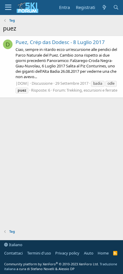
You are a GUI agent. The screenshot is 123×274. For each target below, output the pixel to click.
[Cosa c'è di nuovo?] (104, 7)
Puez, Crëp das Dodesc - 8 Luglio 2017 (60, 42)
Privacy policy (67, 253)
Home (103, 253)
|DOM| (22, 83)
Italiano (15, 244)
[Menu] (8, 7)
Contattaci (13, 253)
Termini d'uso (39, 253)
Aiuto (88, 253)
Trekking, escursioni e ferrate (92, 90)
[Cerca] (116, 7)
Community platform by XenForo (51, 264)
